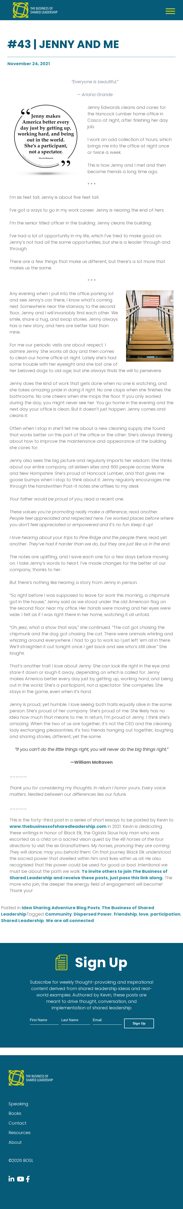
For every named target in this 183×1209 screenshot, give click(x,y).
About (15, 1142)
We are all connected (70, 920)
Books (15, 1113)
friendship (125, 914)
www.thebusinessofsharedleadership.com (58, 826)
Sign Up (139, 1023)
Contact (17, 1123)
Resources (19, 1133)
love (143, 914)
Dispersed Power (93, 914)
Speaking (18, 1104)
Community (58, 914)
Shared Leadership (22, 920)
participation (165, 914)
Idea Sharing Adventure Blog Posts (61, 908)
